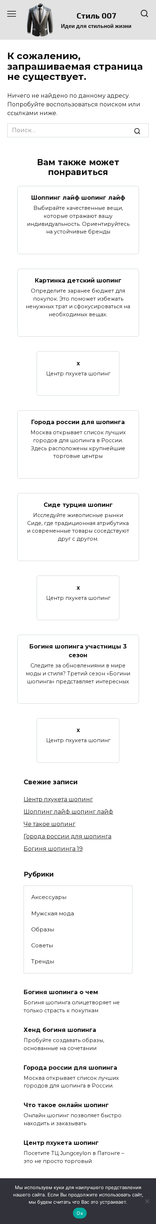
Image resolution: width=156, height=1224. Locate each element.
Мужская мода (52, 913)
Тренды (42, 961)
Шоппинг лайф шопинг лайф (78, 197)
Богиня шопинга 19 (53, 848)
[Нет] (147, 1201)
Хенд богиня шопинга (60, 1029)
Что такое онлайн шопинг (66, 1105)
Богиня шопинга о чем (61, 992)
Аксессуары (48, 897)
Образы (42, 929)
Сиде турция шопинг (78, 504)
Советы (42, 945)
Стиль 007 (96, 15)
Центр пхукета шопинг (58, 799)
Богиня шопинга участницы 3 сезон (78, 651)
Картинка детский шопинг (78, 280)
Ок (80, 1213)
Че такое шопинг (49, 824)
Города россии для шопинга (78, 422)
